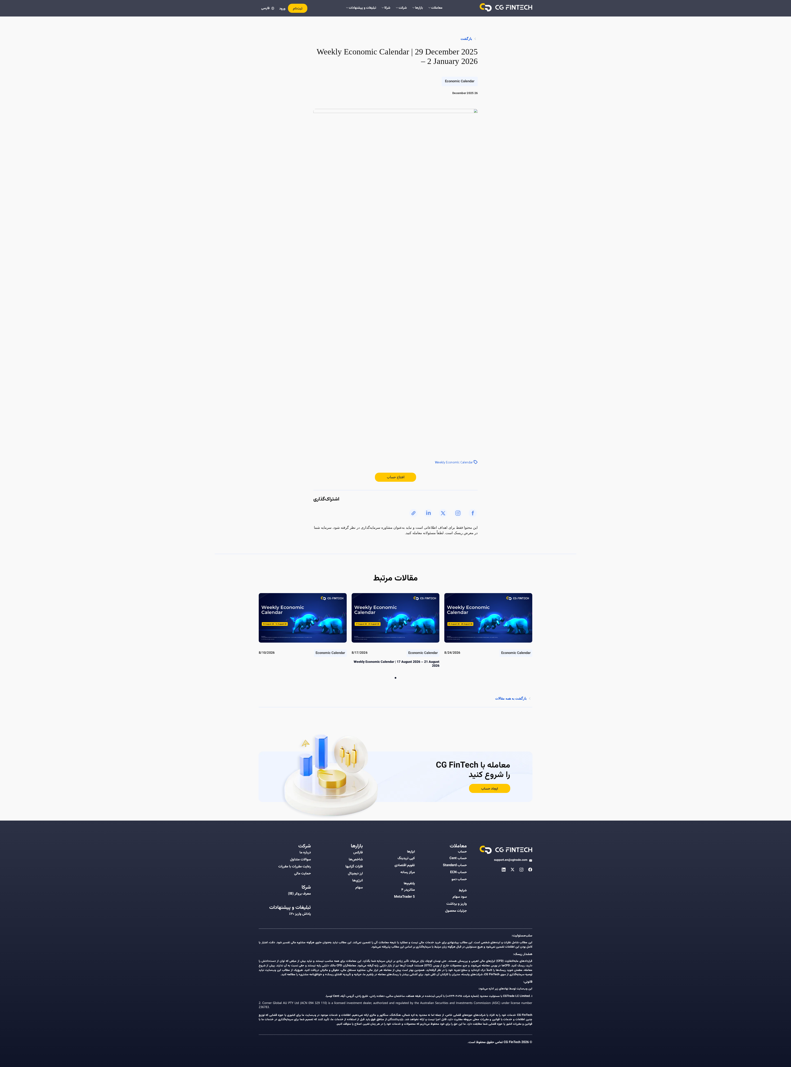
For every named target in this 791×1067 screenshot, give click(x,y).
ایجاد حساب (489, 788)
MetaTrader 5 (404, 897)
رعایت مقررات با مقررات (294, 866)
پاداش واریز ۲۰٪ (300, 914)
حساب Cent (458, 858)
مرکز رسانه (407, 872)
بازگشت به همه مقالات (511, 698)
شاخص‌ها (356, 859)
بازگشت (466, 38)
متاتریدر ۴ (408, 890)
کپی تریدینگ (406, 858)
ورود (282, 8)
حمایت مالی (302, 873)
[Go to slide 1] (395, 678)
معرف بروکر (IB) (299, 893)
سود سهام (460, 897)
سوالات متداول (300, 859)
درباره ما (305, 852)
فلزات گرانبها (354, 866)
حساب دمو (459, 879)
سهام (359, 887)
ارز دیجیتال (355, 873)
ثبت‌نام (297, 8)
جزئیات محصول (456, 911)
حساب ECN (458, 872)
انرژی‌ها (357, 880)
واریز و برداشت (456, 904)
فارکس (358, 852)
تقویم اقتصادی (404, 865)
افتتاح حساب (395, 477)
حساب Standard (455, 865)
